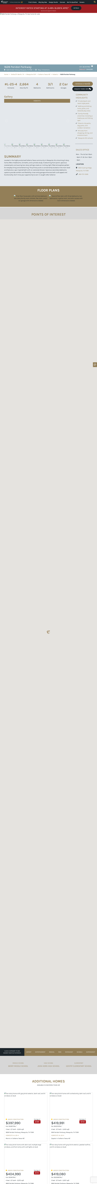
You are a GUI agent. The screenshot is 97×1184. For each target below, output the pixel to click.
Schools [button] (79, 1052)
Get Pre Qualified (72, 2)
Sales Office (82, 149)
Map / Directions (44, 70)
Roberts (55, 74)
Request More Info (81, 89)
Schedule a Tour (81, 84)
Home (6, 74)
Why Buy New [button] (42, 2)
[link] (37, 121)
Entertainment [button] (40, 1052)
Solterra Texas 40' (44, 74)
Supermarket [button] (90, 1052)
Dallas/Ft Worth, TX (17, 74)
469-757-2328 (83, 174)
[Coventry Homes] (12, 2)
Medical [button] (51, 1052)
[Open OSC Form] (95, 364)
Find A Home (32, 2)
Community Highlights (82, 96)
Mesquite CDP (31, 74)
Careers (82, 2)
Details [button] (76, 8)
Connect (62, 2)
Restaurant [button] (69, 1052)
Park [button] (59, 1052)
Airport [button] (28, 1052)
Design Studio (53, 2)
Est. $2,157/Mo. (85, 67)
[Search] (94, 2)
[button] (67, 120)
